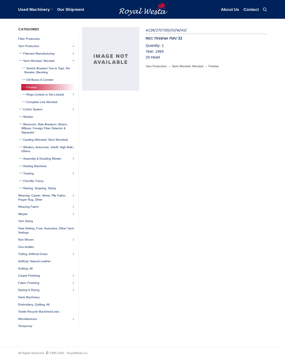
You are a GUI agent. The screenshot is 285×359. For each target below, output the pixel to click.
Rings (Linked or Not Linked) (45, 94)
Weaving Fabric (28, 206)
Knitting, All (25, 268)
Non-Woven (26, 239)
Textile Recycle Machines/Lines (38, 311)
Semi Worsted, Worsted (187, 66)
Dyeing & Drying (28, 290)
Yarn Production (156, 66)
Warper (23, 214)
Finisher (213, 66)
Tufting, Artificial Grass (33, 254)
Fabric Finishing (28, 282)
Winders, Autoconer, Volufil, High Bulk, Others (47, 149)
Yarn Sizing (25, 221)
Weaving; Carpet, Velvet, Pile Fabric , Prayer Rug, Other (42, 197)
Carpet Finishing (29, 275)
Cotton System (33, 109)
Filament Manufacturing (38, 53)
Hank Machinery (29, 297)
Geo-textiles (26, 246)
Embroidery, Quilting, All (33, 304)
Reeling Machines (35, 166)
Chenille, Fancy (33, 181)
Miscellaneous (27, 318)
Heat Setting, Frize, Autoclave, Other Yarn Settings (45, 230)
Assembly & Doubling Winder (42, 158)
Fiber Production (29, 38)
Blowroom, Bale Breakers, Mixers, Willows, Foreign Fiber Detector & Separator (44, 128)
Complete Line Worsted (41, 102)
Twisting (28, 173)
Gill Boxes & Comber (40, 79)
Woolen (28, 116)
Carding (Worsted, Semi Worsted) (45, 139)
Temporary (25, 326)
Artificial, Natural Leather (34, 261)
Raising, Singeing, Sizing (39, 188)
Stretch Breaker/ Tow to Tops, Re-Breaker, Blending (47, 70)
